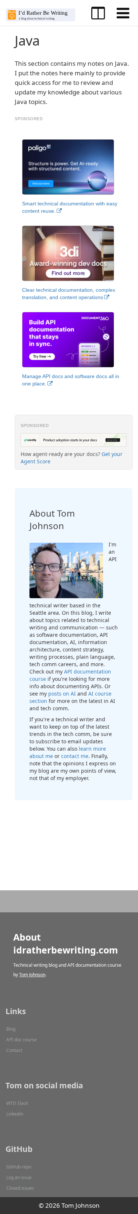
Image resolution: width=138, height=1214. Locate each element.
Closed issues (20, 1188)
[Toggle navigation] (122, 13)
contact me (74, 756)
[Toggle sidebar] (98, 13)
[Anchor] (70, 525)
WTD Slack (17, 1103)
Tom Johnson (32, 974)
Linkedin (14, 1114)
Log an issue (19, 1177)
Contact (14, 1050)
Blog (10, 1029)
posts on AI (62, 693)
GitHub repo (18, 1167)
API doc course (21, 1040)
